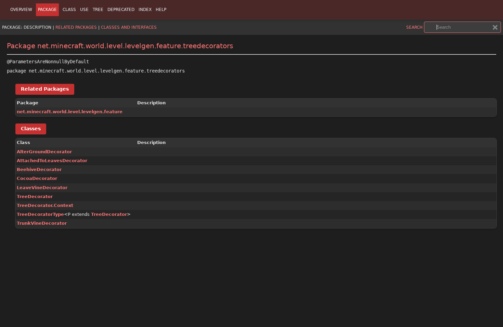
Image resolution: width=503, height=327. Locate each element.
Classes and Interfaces (129, 27)
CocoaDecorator (37, 178)
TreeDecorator (35, 196)
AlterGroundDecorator (44, 151)
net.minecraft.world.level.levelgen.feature (69, 111)
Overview (21, 9)
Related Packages (76, 27)
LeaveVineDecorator (42, 187)
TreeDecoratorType (40, 214)
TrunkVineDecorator (42, 223)
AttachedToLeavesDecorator (52, 160)
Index (145, 9)
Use (84, 9)
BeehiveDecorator (39, 169)
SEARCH (414, 27)
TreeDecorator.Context (45, 205)
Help (161, 9)
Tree (98, 9)
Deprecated (120, 9)
